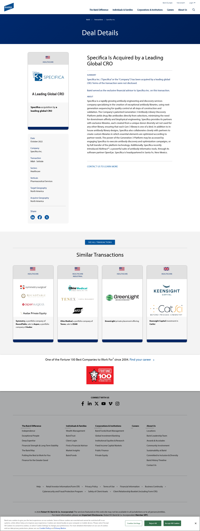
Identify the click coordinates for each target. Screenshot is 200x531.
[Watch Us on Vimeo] (110, 403)
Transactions (98, 20)
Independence (28, 430)
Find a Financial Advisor (77, 445)
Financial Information (130, 486)
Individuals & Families (123, 9)
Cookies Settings (133, 523)
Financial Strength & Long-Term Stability (40, 445)
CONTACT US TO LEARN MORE (102, 166)
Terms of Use (109, 486)
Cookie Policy (45, 528)
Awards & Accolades (156, 440)
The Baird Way (28, 450)
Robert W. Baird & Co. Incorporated (57, 511)
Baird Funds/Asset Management (109, 430)
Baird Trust (70, 435)
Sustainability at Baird (156, 450)
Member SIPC (141, 515)
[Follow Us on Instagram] (117, 403)
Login (191, 2)
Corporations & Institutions (150, 9)
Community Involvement (158, 445)
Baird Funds (71, 455)
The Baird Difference (99, 9)
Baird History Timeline (156, 460)
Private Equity (101, 455)
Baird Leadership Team (157, 435)
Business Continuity (154, 486)
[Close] (196, 523)
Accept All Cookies (172, 523)
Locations (151, 430)
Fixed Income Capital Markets (108, 445)
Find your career (141, 359)
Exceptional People (30, 435)
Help (38, 486)
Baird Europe (167, 2)
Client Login (71, 440)
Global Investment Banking (107, 435)
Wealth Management (75, 430)
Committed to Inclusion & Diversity (162, 455)
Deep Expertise (28, 440)
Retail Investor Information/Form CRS (63, 486)
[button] (193, 9)
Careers (170, 9)
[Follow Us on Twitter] (96, 403)
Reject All (153, 523)
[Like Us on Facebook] (82, 403)
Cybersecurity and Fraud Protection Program (62, 491)
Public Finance (102, 450)
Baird (88, 20)
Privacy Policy (91, 486)
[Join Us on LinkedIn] (89, 403)
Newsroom (181, 2)
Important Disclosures (92, 515)
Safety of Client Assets (98, 491)
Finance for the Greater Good (35, 460)
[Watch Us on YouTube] (103, 403)
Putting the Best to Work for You (36, 455)
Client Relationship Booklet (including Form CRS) (135, 491)
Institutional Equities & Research (109, 440)
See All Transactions (100, 242)
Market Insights (73, 450)
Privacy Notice (60, 528)
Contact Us (151, 465)
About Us (182, 9)
